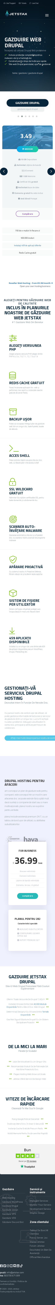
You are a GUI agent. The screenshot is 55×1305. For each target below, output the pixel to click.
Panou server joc (39, 1237)
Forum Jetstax (37, 1246)
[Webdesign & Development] (12, 839)
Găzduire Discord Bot (13, 1222)
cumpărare (27, 896)
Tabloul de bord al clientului (39, 1232)
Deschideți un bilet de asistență (40, 1251)
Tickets (23, 3)
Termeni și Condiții (8, 1281)
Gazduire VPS (9, 1214)
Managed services (39, 1201)
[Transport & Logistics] (35, 839)
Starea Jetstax (37, 1242)
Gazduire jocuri (10, 1210)
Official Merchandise (40, 1257)
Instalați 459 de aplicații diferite (27, 245)
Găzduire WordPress (12, 1202)
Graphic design (37, 1213)
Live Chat (35, 3)
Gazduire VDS (9, 1218)
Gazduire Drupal (10, 1206)
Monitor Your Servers (40, 1204)
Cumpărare (27, 213)
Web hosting (8, 1197)
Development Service (40, 1209)
